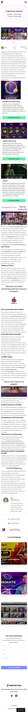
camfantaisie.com (15, 500)
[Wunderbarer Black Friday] (14, 90)
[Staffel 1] (14, 171)
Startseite (9, 14)
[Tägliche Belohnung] (14, 131)
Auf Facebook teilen (15, 519)
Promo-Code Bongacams (11, 559)
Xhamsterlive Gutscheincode (12, 619)
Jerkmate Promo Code (10, 589)
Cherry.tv (3, 52)
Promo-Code (17, 14)
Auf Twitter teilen (15, 523)
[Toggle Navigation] (25, 2)
